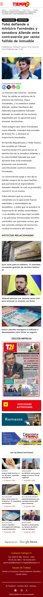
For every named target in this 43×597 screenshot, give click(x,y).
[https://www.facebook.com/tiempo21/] (15, 590)
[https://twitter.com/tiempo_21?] (27, 590)
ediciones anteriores (24, 406)
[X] (9, 87)
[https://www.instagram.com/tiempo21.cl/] (21, 590)
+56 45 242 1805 (14, 560)
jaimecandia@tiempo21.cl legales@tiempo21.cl (21, 563)
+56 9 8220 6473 (28, 560)
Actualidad (14, 10)
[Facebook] (4, 87)
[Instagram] (13, 87)
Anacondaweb (28, 594)
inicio (4, 10)
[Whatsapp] (18, 87)
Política (26, 10)
